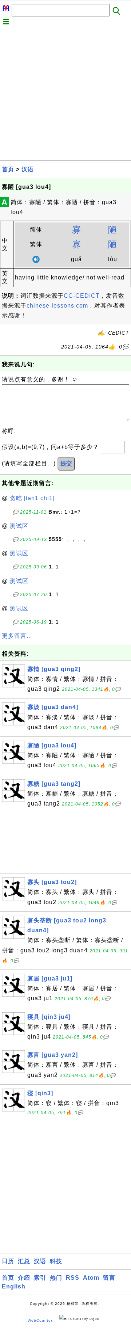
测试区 (19, 526)
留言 (109, 1278)
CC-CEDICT (82, 296)
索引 (40, 1278)
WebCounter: (41, 1320)
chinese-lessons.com (57, 305)
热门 (56, 1278)
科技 (56, 1261)
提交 (66, 463)
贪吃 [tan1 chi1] (32, 498)
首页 (8, 169)
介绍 (24, 1278)
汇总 (24, 1261)
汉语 (27, 169)
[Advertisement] (65, 94)
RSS (72, 1278)
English (13, 1286)
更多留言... (17, 636)
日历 (8, 1261)
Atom (91, 1278)
